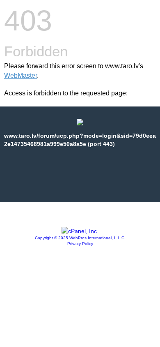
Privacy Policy (80, 243)
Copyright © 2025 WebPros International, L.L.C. (80, 238)
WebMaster (20, 75)
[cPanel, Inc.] (80, 231)
